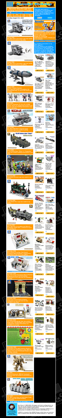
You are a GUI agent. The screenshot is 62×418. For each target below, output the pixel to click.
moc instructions (17, 15)
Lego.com (21, 411)
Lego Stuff (24, 15)
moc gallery (10, 15)
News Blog (30, 15)
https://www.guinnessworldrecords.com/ (18, 353)
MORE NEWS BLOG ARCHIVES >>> (20, 401)
